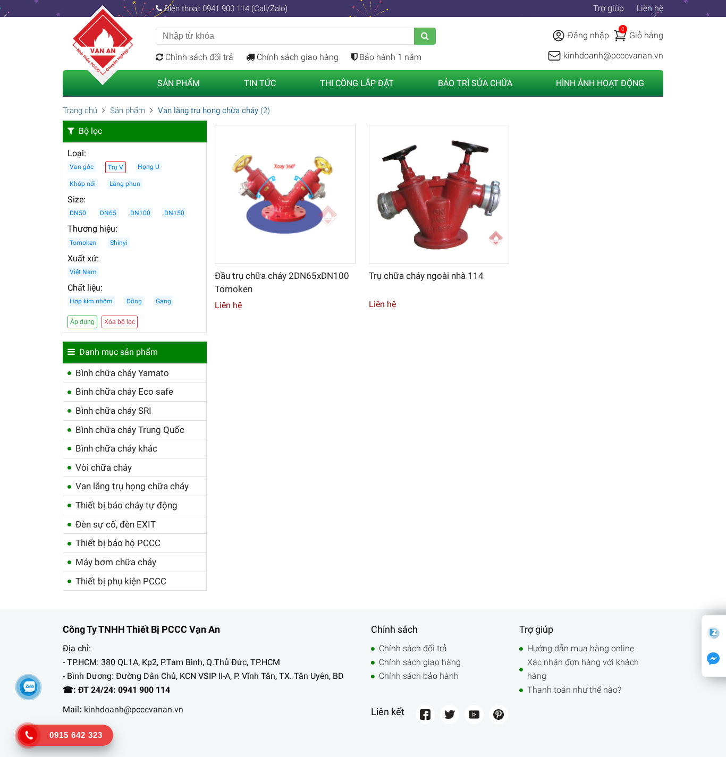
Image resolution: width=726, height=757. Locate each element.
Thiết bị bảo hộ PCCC (118, 543)
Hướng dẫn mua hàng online (580, 648)
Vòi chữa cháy (103, 467)
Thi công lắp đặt (357, 83)
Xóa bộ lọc (119, 322)
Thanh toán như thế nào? (574, 690)
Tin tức (260, 83)
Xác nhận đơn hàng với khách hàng (583, 669)
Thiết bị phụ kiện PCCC (120, 581)
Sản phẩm (178, 83)
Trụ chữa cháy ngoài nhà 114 (426, 275)
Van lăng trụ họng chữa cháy (132, 486)
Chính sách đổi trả (198, 57)
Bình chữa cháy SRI (113, 410)
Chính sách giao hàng (297, 57)
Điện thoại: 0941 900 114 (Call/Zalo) (225, 8)
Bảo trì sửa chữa (475, 83)
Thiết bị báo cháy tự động (126, 505)
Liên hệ (650, 8)
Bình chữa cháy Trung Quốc (129, 429)
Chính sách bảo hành (419, 676)
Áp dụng (82, 322)
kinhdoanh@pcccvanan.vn (133, 709)
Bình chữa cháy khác (116, 448)
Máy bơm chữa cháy (115, 562)
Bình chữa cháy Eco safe (124, 391)
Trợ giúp (608, 8)
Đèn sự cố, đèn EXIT (115, 524)
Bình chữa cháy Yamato (122, 373)
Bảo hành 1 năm (389, 57)
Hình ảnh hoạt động (600, 83)
